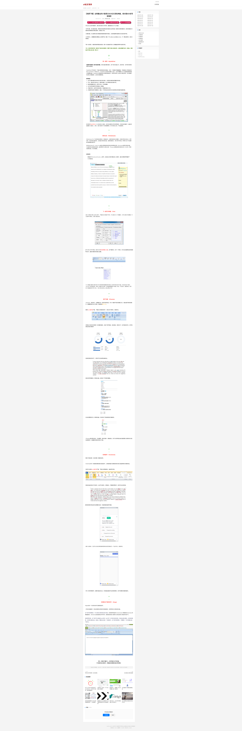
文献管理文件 (141, 41)
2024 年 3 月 (150, 22)
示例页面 (157, 4)
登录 (139, 51)
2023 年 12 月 (140, 25)
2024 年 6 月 (140, 20)
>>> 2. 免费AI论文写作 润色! (113, 22)
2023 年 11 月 (150, 25)
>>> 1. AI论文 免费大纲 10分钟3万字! (96, 22)
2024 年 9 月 (150, 16)
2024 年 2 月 (140, 23)
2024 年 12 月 (140, 15)
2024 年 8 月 (140, 18)
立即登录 (106, 715)
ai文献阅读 (140, 38)
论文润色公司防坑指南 (128, 672)
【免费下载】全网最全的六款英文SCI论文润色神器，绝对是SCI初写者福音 (114, 667)
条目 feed (140, 53)
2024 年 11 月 (150, 15)
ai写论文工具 (94, 8)
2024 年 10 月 (140, 16)
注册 (113, 715)
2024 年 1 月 (150, 23)
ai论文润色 (128, 726)
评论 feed (140, 54)
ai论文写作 (87, 4)
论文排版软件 (133, 726)
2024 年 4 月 (140, 22)
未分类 (139, 43)
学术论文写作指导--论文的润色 (91, 672)
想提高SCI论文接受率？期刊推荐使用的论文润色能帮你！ (102, 702)
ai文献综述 (140, 36)
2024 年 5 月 (150, 20)
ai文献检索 (140, 34)
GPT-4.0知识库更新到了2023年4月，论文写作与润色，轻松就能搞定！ (90, 689)
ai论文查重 (140, 40)
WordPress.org (141, 56)
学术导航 (121, 726)
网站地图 (118, 726)
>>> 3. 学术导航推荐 (126, 22)
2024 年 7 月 (150, 18)
